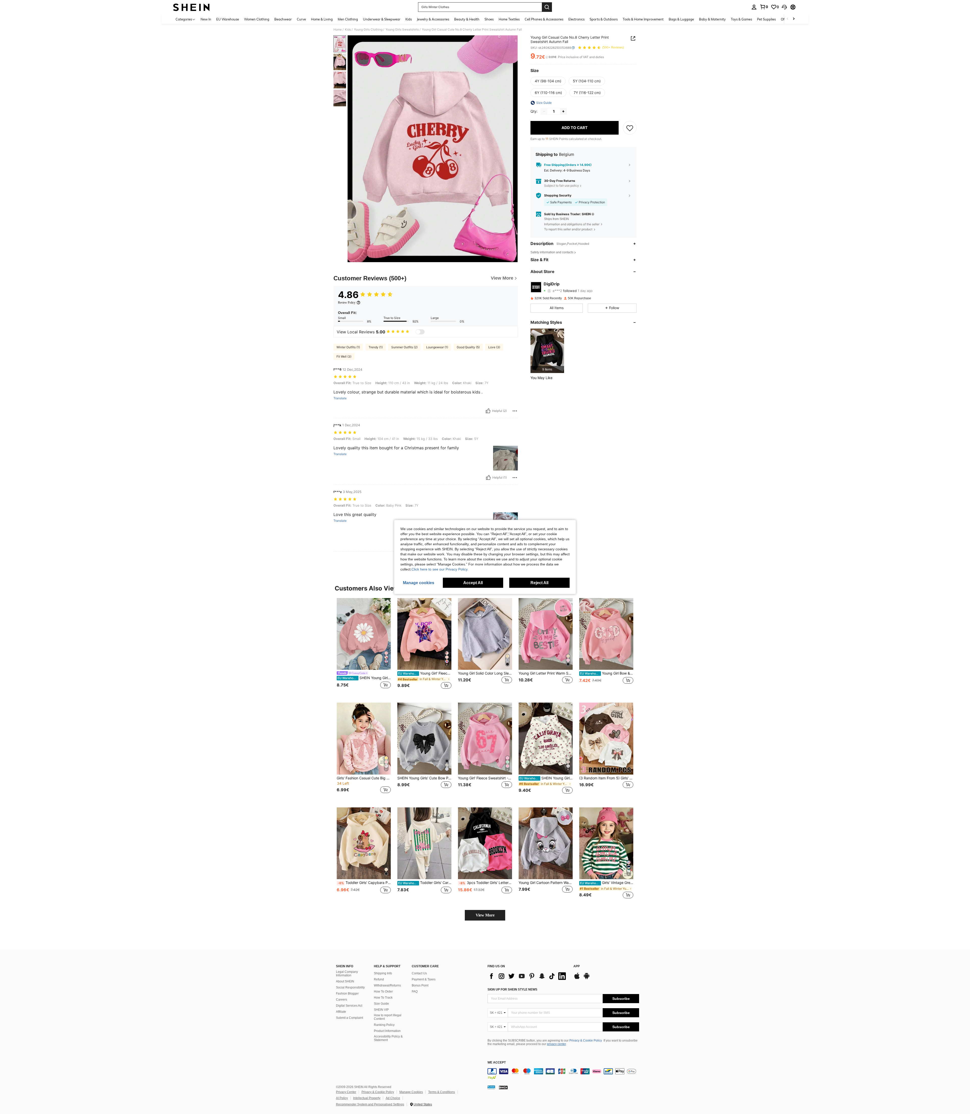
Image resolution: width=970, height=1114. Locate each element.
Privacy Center (346, 1092)
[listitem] (547, 351)
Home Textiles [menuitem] (509, 19)
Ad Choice (393, 1098)
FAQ (415, 991)
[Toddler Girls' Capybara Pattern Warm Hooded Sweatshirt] (364, 843)
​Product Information (387, 1031)
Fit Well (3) (343, 356)
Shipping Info (383, 973)
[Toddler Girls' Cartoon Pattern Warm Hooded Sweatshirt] (424, 843)
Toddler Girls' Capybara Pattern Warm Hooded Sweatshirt (364, 883)
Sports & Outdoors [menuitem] (604, 19)
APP (576, 966)
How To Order (383, 991)
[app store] (576, 978)
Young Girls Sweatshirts (402, 29)
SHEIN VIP (381, 1009)
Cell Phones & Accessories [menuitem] (544, 19)
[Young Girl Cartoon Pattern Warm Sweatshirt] (546, 843)
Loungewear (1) (437, 347)
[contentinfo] (563, 1074)
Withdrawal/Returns (387, 985)
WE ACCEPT (497, 1062)
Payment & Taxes (423, 979)
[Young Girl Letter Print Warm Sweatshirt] (546, 634)
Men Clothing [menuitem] (348, 19)
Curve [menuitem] (301, 19)
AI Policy (342, 1098)
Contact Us (419, 973)
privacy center (556, 1044)
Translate (340, 398)
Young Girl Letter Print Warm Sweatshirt (546, 673)
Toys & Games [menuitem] (741, 19)
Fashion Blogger (347, 993)
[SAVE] (630, 128)
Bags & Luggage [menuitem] (681, 19)
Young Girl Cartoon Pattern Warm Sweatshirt (546, 883)
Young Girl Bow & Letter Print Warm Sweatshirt (606, 673)
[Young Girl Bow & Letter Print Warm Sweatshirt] (606, 634)
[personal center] (754, 7)
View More (485, 915)
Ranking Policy (384, 1025)
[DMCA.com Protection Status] (503, 1087)
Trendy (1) (376, 347)
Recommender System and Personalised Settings (370, 1104)
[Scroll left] (787, 19)
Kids (348, 29)
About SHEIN (345, 981)
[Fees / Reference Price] (546, 57)
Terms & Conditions (441, 1092)
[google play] (586, 978)
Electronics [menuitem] (576, 19)
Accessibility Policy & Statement (388, 1038)
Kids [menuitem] (408, 19)
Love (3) (494, 347)
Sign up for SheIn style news (512, 989)
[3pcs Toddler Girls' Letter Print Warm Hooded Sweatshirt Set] (485, 843)
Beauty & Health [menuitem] (466, 19)
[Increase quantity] (563, 111)
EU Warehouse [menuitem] (227, 19)
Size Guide (381, 1003)
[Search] (547, 7)
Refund (379, 979)
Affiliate (341, 1011)
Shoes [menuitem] (489, 19)
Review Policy (346, 302)
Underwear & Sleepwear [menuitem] (381, 19)
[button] (784, 7)
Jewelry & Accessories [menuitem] (433, 19)
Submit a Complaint (349, 1018)
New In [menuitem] (206, 19)
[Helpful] (488, 411)
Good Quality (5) (468, 347)
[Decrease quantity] (544, 111)
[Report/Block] (515, 411)
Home (337, 29)
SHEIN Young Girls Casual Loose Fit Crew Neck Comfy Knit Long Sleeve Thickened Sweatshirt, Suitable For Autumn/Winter (364, 678)
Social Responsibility (350, 987)
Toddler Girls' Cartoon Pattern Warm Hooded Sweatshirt (424, 883)
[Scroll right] (793, 19)
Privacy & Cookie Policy (585, 1040)
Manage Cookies (411, 1092)
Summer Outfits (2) (404, 347)
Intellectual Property (366, 1098)
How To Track (383, 997)
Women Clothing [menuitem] (256, 19)
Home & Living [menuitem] (322, 19)
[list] (528, 976)
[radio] (548, 81)
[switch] (420, 331)
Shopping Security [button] (557, 195)
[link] (764, 7)
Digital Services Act (349, 1005)
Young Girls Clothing (368, 29)
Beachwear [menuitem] (283, 19)
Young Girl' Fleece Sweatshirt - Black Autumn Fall (424, 673)
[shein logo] (191, 7)
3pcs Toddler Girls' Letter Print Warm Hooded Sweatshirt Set (485, 883)
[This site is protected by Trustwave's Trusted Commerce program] (491, 1087)
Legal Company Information (347, 973)
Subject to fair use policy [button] (561, 185)
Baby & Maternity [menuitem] (712, 19)
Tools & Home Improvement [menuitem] (643, 19)
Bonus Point (420, 985)
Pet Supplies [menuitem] (766, 19)
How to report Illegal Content (387, 1017)
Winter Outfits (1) (348, 347)
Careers (341, 999)
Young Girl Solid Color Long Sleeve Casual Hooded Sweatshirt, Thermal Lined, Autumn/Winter (485, 673)
